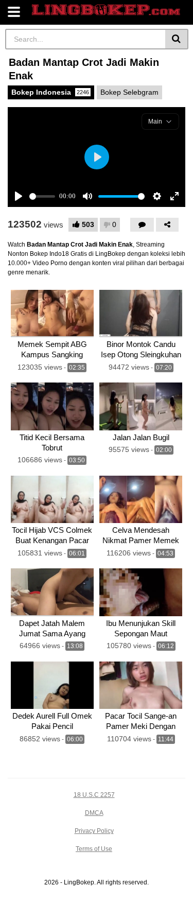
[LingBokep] (106, 10)
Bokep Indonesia (50, 92)
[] (176, 39)
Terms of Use (94, 849)
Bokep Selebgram (129, 92)
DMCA (94, 812)
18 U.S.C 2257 (94, 794)
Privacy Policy (94, 831)
